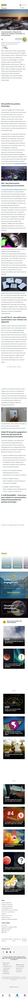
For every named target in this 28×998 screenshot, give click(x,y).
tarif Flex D (21, 330)
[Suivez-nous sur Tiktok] (14, 952)
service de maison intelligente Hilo (12, 189)
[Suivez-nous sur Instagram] (7, 952)
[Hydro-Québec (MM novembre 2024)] (14, 48)
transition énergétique (20, 163)
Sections (22, 8)
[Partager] (2, 39)
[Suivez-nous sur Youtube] (10, 952)
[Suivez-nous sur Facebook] (3, 952)
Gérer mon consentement (8, 912)
